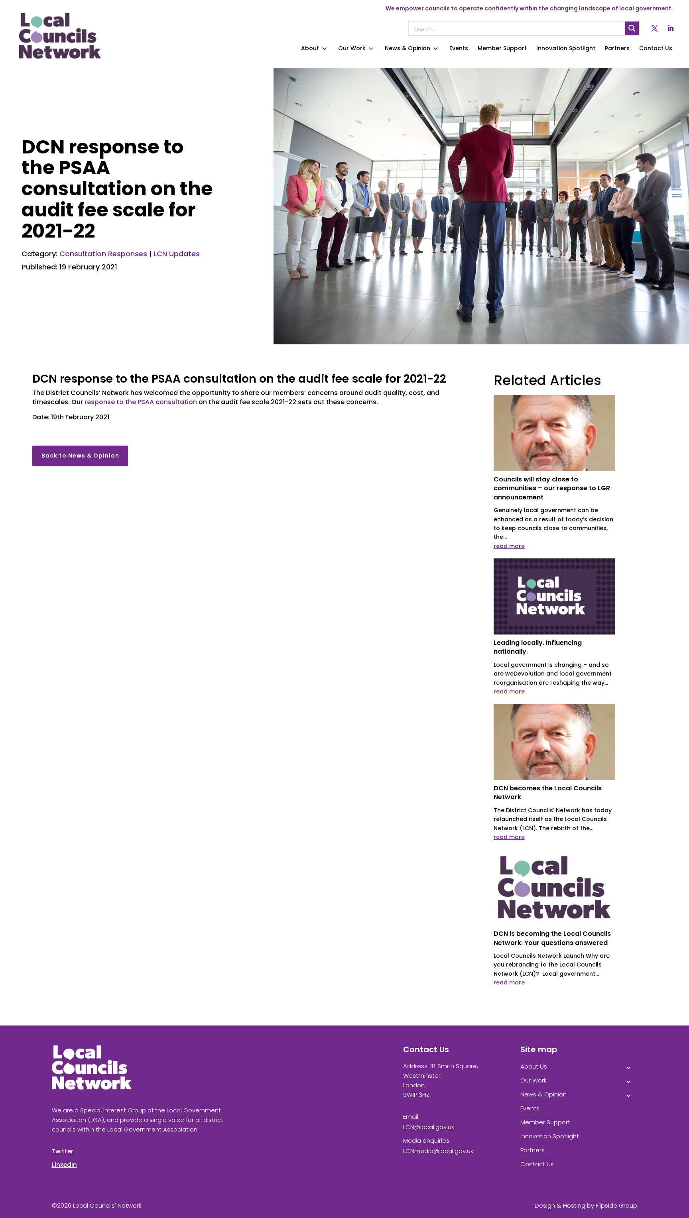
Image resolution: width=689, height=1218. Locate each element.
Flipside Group (616, 1205)
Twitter (62, 1151)
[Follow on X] (654, 28)
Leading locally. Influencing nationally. (538, 647)
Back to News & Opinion (80, 456)
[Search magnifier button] (632, 28)
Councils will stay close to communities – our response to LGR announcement (552, 488)
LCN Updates (177, 254)
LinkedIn (64, 1165)
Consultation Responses (103, 254)
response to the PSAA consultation (141, 402)
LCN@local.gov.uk (428, 1127)
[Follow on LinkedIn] (670, 28)
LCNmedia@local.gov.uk (438, 1151)
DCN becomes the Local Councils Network (548, 793)
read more (509, 546)
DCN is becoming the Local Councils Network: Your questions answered (552, 938)
